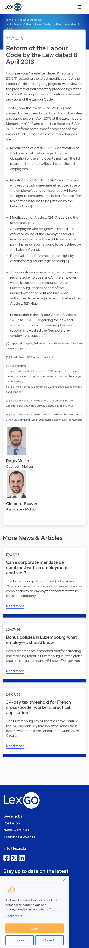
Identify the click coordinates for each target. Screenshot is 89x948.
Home (9, 20)
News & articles (16, 830)
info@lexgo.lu (14, 848)
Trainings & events (19, 837)
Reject (49, 940)
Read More (15, 606)
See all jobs (12, 816)
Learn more (14, 916)
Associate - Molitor (21, 509)
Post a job (11, 823)
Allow (34, 928)
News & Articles (30, 20)
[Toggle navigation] (79, 7)
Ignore (19, 940)
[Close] (64, 879)
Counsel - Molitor (19, 466)
